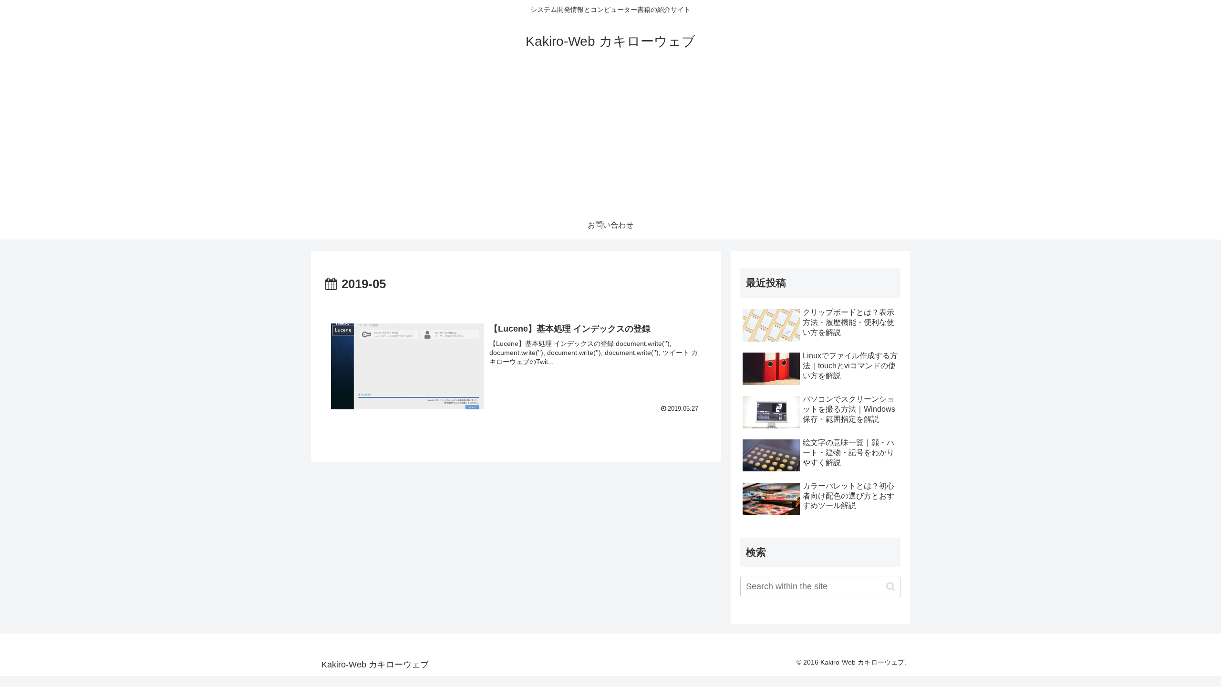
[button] (890, 586)
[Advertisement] (610, 139)
